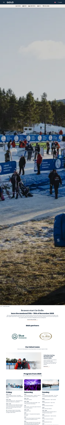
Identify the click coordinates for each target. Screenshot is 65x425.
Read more (46, 366)
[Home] (10, 2)
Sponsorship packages (31, 319)
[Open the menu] (3, 2)
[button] (7, 336)
